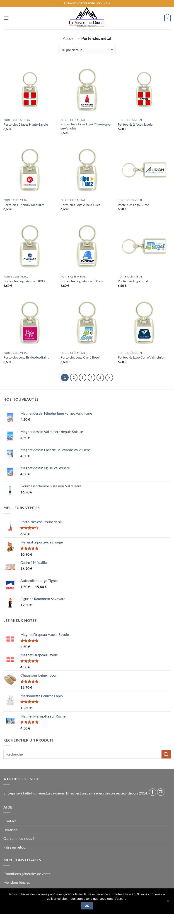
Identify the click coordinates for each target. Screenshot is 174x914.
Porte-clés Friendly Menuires (23, 205)
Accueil (69, 38)
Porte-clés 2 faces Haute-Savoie (25, 124)
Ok (87, 905)
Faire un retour (15, 847)
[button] (6, 18)
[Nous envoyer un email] (160, 792)
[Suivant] (109, 377)
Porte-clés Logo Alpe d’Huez (80, 205)
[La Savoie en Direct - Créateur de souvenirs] (87, 18)
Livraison (10, 830)
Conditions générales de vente (27, 873)
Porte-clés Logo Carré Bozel (80, 357)
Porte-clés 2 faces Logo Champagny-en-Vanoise (85, 126)
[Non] (168, 902)
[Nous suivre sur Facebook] (152, 792)
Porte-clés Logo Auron (134, 205)
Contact (9, 821)
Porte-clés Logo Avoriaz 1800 (24, 281)
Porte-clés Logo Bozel (133, 281)
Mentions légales (16, 882)
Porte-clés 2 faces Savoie (135, 124)
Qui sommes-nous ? (18, 838)
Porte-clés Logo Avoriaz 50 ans (82, 281)
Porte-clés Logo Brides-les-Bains (26, 357)
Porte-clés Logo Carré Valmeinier (141, 357)
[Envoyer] (166, 754)
